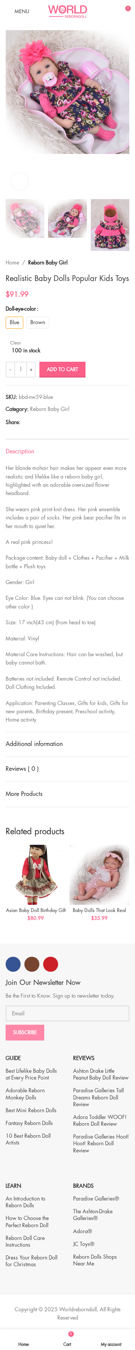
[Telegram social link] (59, 422)
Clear (15, 343)
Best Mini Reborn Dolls (31, 1110)
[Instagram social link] (31, 964)
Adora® (82, 1231)
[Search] (98, 11)
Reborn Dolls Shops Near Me (95, 1260)
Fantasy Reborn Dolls (29, 1123)
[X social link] (33, 422)
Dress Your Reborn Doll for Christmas (31, 1261)
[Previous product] (110, 262)
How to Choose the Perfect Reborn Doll (27, 1222)
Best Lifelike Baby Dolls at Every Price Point (31, 1074)
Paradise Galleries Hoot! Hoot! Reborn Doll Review (101, 1143)
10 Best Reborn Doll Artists (28, 1139)
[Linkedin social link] (50, 422)
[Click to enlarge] (19, 181)
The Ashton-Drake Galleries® (92, 1215)
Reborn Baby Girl (48, 262)
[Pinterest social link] (42, 422)
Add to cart (62, 369)
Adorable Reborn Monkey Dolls (25, 1094)
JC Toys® (83, 1244)
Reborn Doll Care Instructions (25, 1241)
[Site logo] (67, 10)
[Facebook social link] (24, 422)
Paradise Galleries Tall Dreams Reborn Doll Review (98, 1097)
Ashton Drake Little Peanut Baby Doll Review (101, 1074)
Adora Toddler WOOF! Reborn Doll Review (100, 1120)
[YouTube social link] (50, 964)
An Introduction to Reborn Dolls (25, 1202)
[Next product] (125, 262)
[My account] (111, 11)
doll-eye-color (21, 308)
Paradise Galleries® (96, 1198)
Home (12, 262)
